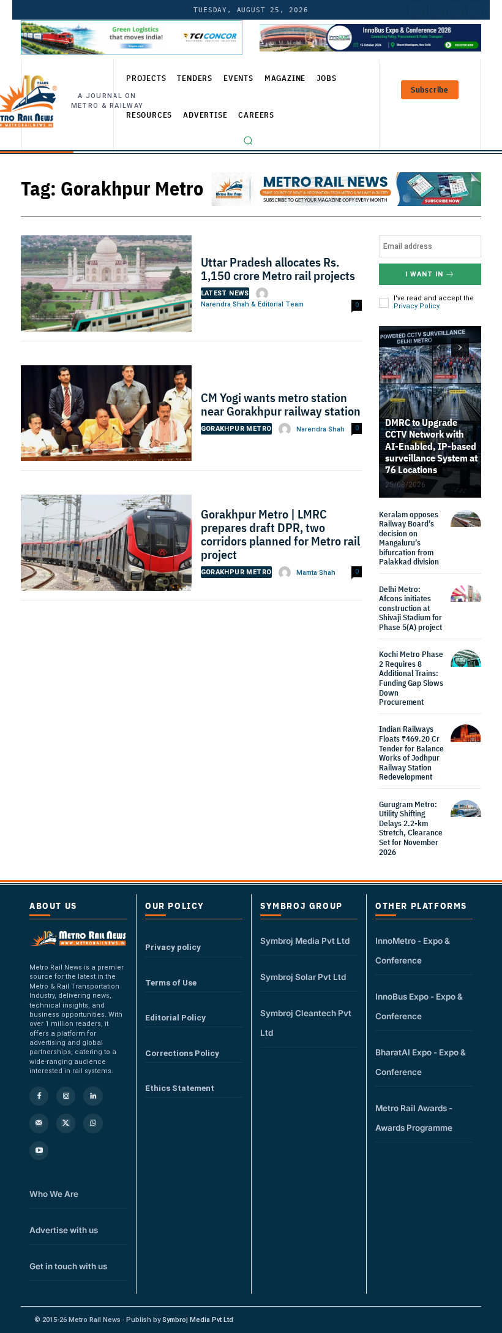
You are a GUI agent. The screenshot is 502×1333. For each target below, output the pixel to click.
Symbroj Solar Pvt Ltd (303, 977)
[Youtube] (455, 10)
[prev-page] (438, 347)
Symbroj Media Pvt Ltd (305, 941)
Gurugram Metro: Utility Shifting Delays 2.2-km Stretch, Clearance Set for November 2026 (411, 828)
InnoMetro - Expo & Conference (412, 950)
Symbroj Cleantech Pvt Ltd (305, 1023)
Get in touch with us (68, 1266)
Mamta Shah (315, 573)
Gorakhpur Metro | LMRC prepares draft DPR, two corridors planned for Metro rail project (280, 534)
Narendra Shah (320, 429)
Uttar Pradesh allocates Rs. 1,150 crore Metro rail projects (278, 269)
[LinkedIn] (415, 10)
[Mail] (38, 1123)
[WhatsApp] (92, 1123)
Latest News (225, 293)
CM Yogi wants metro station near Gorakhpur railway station (281, 404)
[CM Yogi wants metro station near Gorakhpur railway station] (106, 416)
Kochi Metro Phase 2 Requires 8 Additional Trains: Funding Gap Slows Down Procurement (411, 678)
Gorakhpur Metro (236, 429)
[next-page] (460, 347)
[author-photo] (264, 293)
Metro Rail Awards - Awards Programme (413, 1118)
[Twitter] (435, 10)
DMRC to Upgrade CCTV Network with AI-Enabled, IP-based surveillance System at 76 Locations (431, 446)
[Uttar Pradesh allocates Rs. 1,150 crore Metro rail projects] (106, 286)
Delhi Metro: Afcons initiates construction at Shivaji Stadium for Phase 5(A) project (410, 608)
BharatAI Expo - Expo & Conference (420, 1062)
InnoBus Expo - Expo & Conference (419, 1006)
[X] (65, 1123)
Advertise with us (63, 1230)
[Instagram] (65, 1096)
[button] (248, 140)
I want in (424, 274)
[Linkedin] (92, 1096)
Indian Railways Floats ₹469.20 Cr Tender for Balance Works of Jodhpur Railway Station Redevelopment (411, 753)
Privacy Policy (416, 306)
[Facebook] (474, 10)
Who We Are (53, 1194)
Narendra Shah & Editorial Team (252, 304)
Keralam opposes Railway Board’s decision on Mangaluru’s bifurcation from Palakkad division (409, 538)
